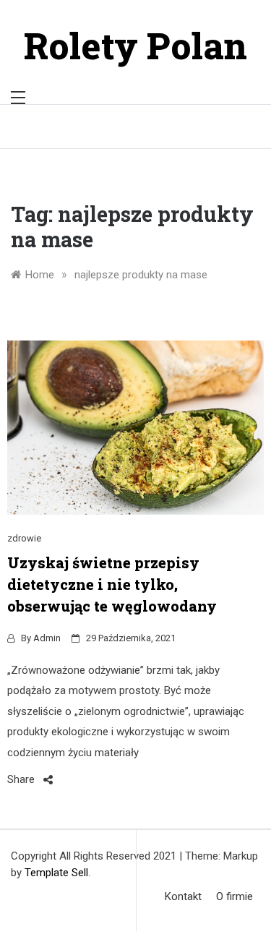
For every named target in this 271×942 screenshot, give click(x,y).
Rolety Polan (135, 45)
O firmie (234, 896)
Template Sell (56, 872)
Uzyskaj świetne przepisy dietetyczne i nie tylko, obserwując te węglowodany (112, 584)
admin (47, 638)
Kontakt (183, 896)
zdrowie (24, 538)
